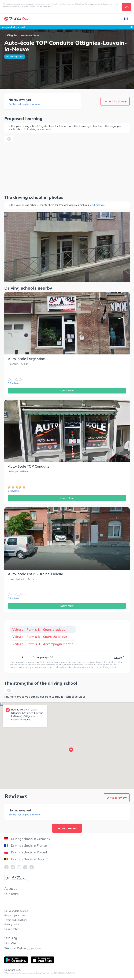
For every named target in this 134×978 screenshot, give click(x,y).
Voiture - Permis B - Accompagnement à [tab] (42, 644)
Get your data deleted (16, 910)
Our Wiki (10, 943)
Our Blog (10, 938)
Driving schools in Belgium (29, 859)
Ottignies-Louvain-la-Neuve (23, 35)
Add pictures (97, 204)
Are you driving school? (13, 27)
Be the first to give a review (24, 104)
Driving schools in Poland (29, 852)
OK (126, 6)
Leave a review (67, 828)
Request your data (14, 915)
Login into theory (115, 101)
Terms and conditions (15, 919)
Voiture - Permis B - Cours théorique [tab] (39, 637)
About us (10, 889)
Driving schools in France (29, 846)
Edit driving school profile (38, 129)
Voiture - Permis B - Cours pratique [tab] (38, 630)
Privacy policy (11, 924)
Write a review (117, 797)
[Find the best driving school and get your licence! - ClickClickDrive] (16, 19)
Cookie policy (47, 6)
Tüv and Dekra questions (22, 948)
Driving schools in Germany (30, 839)
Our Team (11, 894)
